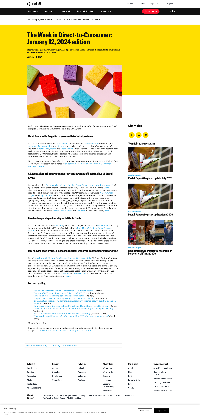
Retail (56, 345)
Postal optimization (134, 175)
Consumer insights (134, 248)
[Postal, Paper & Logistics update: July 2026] (150, 148)
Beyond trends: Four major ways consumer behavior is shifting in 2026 (150, 252)
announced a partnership (40, 146)
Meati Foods (61, 144)
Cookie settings (145, 411)
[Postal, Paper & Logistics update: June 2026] (150, 185)
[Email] (145, 135)
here (107, 211)
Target (61, 146)
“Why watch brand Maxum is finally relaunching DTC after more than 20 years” (71, 316)
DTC (50, 345)
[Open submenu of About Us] (110, 11)
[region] (100, 411)
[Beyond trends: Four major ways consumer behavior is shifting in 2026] (150, 221)
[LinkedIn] (138, 135)
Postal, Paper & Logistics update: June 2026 (150, 214)
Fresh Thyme (67, 149)
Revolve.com (80, 273)
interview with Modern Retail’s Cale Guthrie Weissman (59, 258)
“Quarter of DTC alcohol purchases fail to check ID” (57, 293)
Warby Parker (106, 193)
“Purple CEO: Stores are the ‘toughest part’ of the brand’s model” (64, 298)
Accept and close (161, 411)
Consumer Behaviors (35, 345)
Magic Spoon (45, 195)
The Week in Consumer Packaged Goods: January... (65, 395)
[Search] (172, 11)
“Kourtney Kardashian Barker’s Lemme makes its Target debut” (63, 291)
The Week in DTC (69, 345)
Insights (36, 20)
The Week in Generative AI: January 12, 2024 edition (111, 395)
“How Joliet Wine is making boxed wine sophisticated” (59, 296)
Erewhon (64, 273)
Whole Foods (43, 149)
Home (29, 20)
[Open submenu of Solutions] (37, 11)
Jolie (89, 258)
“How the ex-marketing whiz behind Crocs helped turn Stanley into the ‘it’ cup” (71, 306)
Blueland (58, 225)
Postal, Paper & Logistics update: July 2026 (150, 178)
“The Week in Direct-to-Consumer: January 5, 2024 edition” (63, 330)
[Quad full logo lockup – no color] (34, 3)
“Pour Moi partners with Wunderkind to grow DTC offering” (62, 314)
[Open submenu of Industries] (54, 11)
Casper (31, 195)
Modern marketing (47, 20)
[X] (131, 135)
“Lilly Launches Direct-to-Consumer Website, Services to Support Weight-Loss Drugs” (74, 308)
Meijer (53, 149)
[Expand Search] (175, 11)
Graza (106, 188)
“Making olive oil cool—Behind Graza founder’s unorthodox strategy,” (79, 185)
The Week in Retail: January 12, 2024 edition (62, 398)
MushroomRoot (91, 144)
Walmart (81, 211)
